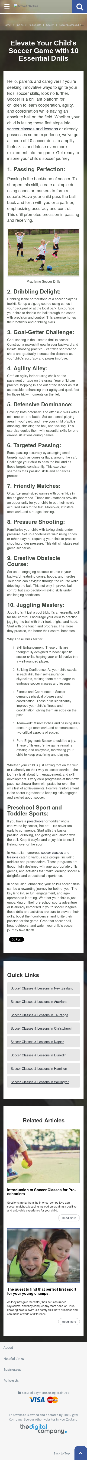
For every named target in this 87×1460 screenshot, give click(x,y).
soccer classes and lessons (32, 129)
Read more (69, 1218)
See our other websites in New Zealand (50, 1419)
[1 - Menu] (7, 7)
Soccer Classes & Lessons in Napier (37, 1041)
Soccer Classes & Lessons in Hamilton (39, 1068)
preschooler (36, 821)
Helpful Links (13, 1358)
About (8, 1347)
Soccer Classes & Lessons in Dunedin (38, 1055)
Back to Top (62, 1453)
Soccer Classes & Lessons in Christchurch (42, 1028)
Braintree (62, 1393)
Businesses (12, 1369)
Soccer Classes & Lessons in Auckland (39, 1001)
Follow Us (11, 1380)
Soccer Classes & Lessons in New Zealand (42, 988)
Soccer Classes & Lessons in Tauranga (39, 1015)
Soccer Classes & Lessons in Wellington (40, 1081)
